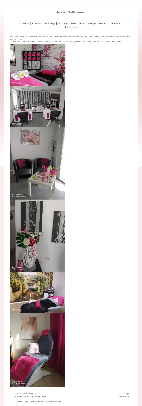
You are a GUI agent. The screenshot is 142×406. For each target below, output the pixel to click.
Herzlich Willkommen (71, 12)
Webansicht (124, 396)
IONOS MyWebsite (46, 402)
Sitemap (32, 393)
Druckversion (21, 393)
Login (126, 393)
